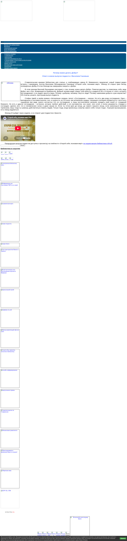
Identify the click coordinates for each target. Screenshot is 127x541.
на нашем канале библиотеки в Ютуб (97, 143)
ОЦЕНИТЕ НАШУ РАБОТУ (11, 68)
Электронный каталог (10, 48)
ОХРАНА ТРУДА (8, 63)
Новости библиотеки (10, 51)
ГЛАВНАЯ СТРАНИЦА (10, 54)
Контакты (7, 46)
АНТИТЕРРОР (7, 66)
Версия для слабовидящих (12, 45)
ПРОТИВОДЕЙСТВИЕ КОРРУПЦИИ (13, 65)
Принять (123, 538)
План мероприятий (9, 49)
